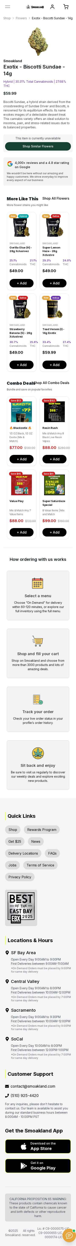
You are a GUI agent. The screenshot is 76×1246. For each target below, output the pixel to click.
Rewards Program (41, 829)
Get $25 (14, 841)
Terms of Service (40, 865)
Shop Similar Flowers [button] (38, 146)
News (35, 841)
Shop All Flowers (55, 198)
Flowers (21, 18)
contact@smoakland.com (33, 1086)
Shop (7, 18)
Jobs (12, 865)
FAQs (52, 853)
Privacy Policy (19, 877)
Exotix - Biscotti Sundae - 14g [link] (52, 18)
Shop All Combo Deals (51, 383)
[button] (38, 1146)
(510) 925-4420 (25, 1095)
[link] (7, 18)
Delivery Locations (23, 853)
